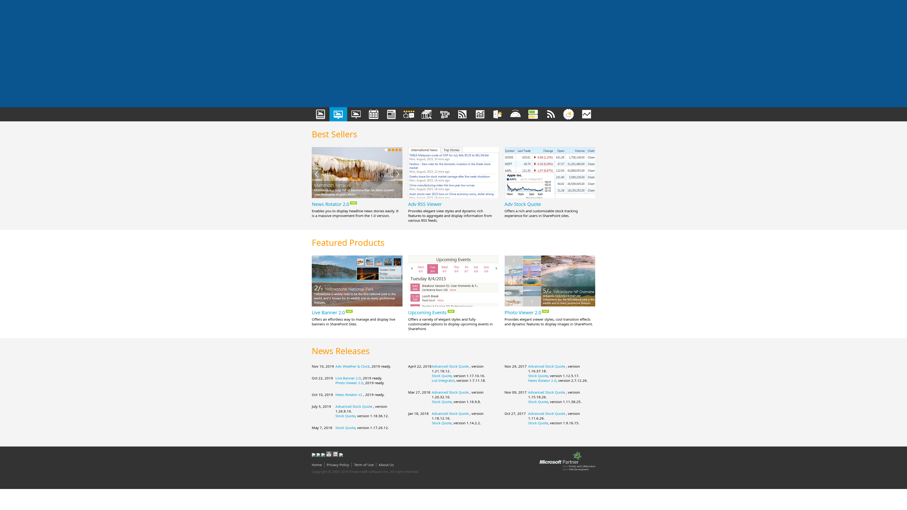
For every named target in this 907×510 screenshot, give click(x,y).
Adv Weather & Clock (352, 366)
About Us (386, 464)
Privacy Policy (338, 464)
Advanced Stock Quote (354, 406)
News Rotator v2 (349, 394)
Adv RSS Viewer (425, 204)
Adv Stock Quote (523, 204)
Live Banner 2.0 (328, 312)
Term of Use (364, 464)
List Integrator (443, 380)
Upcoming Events (427, 312)
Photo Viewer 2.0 (523, 312)
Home (317, 464)
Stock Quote (345, 415)
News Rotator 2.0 (330, 204)
